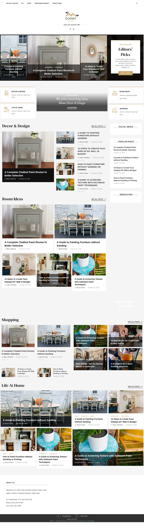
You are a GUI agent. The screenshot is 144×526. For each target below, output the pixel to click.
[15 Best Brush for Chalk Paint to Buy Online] (125, 336)
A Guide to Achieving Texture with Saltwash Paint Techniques (91, 183)
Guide (29, 3)
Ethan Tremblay (91, 75)
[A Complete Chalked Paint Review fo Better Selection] (53, 57)
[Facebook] (70, 29)
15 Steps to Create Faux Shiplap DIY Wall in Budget (93, 69)
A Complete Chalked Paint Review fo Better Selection (125, 148)
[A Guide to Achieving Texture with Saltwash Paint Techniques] (65, 185)
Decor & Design (12, 3)
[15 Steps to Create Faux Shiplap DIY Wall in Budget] (94, 57)
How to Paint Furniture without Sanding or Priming (91, 167)
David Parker (9, 75)
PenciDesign (90, 521)
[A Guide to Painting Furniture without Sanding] (14, 57)
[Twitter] (73, 29)
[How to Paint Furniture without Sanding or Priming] (65, 169)
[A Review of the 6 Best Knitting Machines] (125, 359)
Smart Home (57, 3)
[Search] (137, 3)
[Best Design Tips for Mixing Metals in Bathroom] (90, 359)
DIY (22, 3)
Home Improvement (42, 3)
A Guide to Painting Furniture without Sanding (13, 69)
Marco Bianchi (47, 77)
